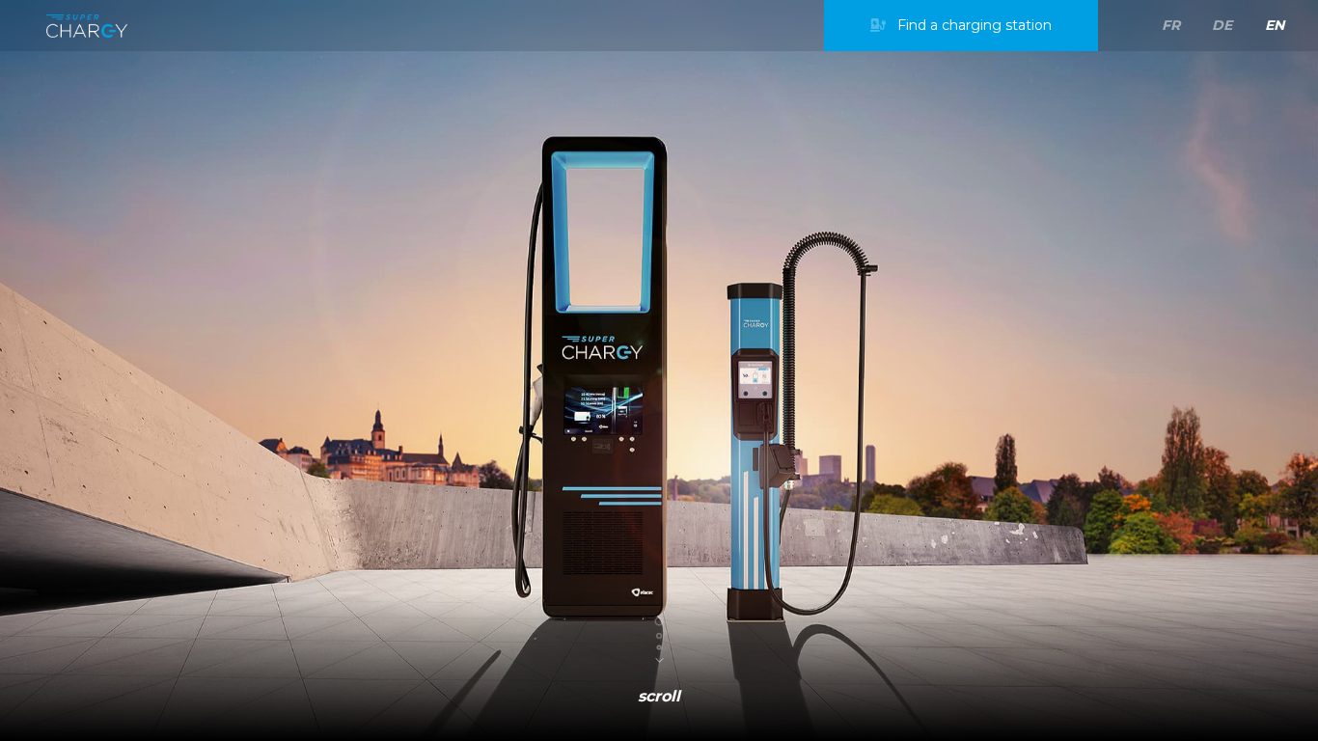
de (1222, 25)
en (1274, 25)
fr (1171, 25)
